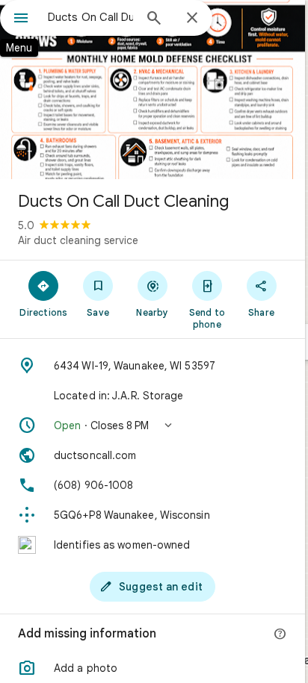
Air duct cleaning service (78, 240)
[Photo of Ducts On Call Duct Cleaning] (152, 89)
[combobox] (90, 17)
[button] (152, 425)
